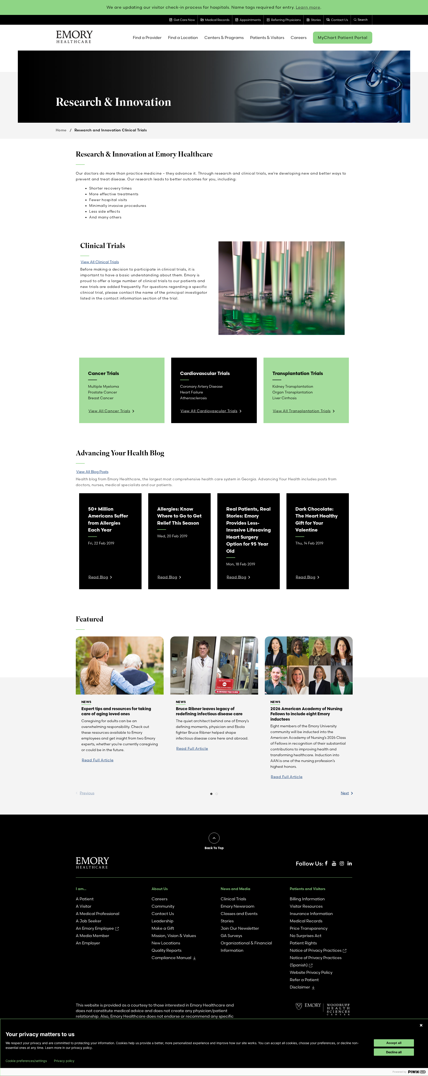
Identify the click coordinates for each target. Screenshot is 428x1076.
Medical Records (306, 920)
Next (345, 793)
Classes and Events (239, 913)
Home (61, 130)
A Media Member (92, 935)
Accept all (393, 1043)
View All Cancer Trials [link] (109, 411)
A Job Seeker (88, 920)
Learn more (308, 7)
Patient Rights (303, 943)
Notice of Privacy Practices (316, 950)
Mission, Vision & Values (174, 935)
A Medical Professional (97, 913)
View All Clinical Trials (100, 262)
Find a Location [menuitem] (183, 37)
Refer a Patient (304, 979)
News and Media (235, 888)
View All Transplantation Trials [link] (302, 411)
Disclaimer (300, 987)
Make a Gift (163, 928)
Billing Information (307, 898)
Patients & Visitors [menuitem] (267, 37)
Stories (227, 920)
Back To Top (214, 848)
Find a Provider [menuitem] (147, 37)
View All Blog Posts (92, 471)
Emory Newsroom (237, 906)
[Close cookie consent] (421, 1025)
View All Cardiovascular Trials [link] (209, 411)
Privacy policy (64, 1061)
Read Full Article (97, 760)
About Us (160, 888)
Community (163, 906)
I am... (81, 888)
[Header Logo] (74, 37)
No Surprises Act (305, 935)
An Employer (88, 943)
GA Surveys (231, 935)
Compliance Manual (171, 957)
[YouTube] (334, 863)
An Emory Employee (95, 928)
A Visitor (83, 906)
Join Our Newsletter (240, 928)
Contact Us (163, 913)
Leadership (162, 920)
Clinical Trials (233, 898)
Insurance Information (311, 913)
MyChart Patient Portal (342, 37)
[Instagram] (341, 863)
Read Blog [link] (98, 577)
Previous (87, 793)
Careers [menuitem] (299, 37)
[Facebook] (326, 863)
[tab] (211, 794)
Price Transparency (308, 928)
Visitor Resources (306, 906)
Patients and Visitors (307, 888)
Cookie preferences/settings (26, 1061)
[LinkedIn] (349, 863)
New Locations (166, 943)
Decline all (394, 1052)
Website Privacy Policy (311, 972)
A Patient (85, 898)
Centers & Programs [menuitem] (224, 37)
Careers (159, 898)
